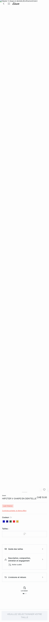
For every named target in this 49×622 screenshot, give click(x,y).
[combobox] (24, 534)
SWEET (4, 495)
